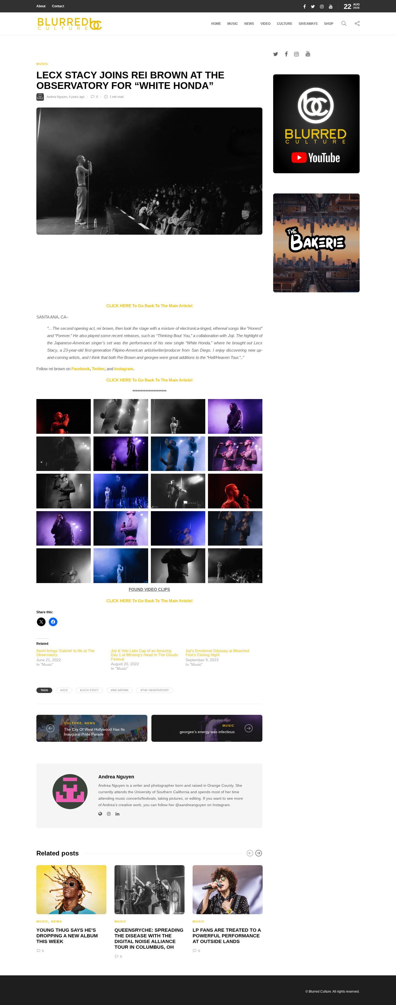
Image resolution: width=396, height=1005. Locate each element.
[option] (71, 908)
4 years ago (76, 96)
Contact (58, 6)
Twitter (98, 368)
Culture (284, 24)
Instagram (123, 368)
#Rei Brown (119, 690)
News (249, 24)
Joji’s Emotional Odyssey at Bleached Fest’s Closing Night (217, 653)
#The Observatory (155, 690)
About (41, 6)
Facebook (80, 368)
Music (232, 24)
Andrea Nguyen (57, 96)
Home (216, 24)
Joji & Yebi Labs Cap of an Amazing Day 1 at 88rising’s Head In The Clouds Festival (144, 655)
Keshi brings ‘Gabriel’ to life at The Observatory (65, 653)
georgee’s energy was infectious (207, 732)
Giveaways (308, 24)
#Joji (64, 690)
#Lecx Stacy (89, 690)
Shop (328, 24)
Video (265, 24)
